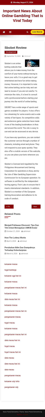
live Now (36, 32)
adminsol (27, 56)
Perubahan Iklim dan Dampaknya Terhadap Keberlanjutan (20, 249)
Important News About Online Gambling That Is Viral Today (22, 16)
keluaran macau (11, 282)
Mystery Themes (22, 414)
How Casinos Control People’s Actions (37, 207)
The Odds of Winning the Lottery (11, 207)
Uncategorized (11, 52)
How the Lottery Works (15, 238)
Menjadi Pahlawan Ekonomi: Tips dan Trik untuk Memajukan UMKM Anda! (22, 226)
